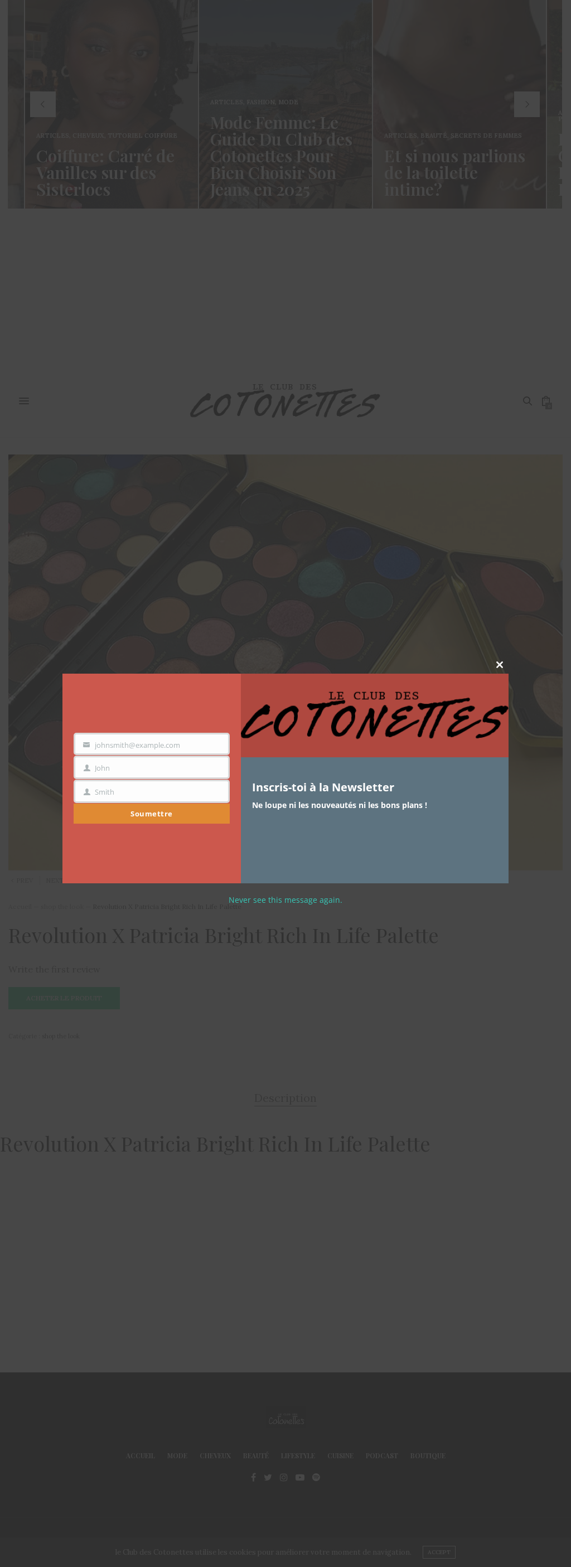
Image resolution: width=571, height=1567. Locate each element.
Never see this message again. (285, 899)
